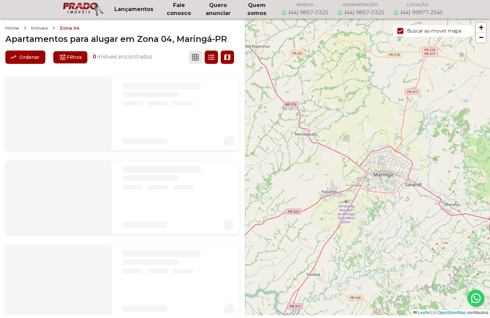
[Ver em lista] (211, 57)
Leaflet (423, 312)
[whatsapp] (475, 298)
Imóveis (39, 28)
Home (12, 28)
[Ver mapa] (227, 57)
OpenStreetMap (451, 312)
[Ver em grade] (195, 57)
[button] (481, 28)
